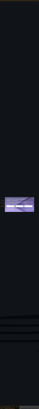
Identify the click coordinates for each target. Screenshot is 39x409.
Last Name (17, 204)
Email (25, 204)
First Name (8, 204)
